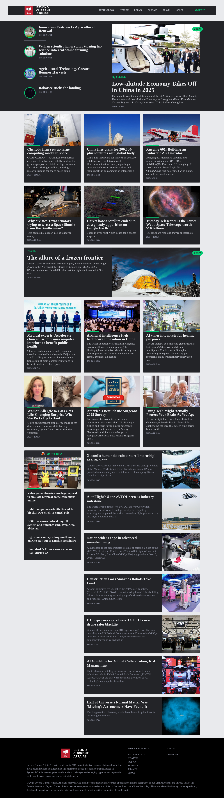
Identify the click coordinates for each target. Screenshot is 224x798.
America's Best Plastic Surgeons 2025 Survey (112, 413)
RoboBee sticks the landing (60, 88)
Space (179, 10)
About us (199, 10)
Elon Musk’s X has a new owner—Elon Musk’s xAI (49, 550)
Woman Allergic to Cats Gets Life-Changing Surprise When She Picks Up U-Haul (51, 414)
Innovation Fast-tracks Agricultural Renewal (67, 29)
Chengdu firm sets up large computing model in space (48, 151)
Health (124, 10)
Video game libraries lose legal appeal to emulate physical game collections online (52, 496)
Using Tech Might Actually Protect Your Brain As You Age (170, 413)
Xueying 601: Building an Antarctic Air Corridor (166, 151)
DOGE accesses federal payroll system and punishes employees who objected (51, 524)
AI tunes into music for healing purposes (170, 337)
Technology (136, 754)
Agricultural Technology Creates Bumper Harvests (64, 70)
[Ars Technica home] (37, 10)
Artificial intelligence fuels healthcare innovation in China (111, 337)
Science (152, 10)
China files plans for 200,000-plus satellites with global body (111, 151)
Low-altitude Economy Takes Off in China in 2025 (154, 86)
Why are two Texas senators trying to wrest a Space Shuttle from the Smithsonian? (51, 224)
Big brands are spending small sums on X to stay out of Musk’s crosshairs (51, 538)
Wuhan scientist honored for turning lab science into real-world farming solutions (70, 50)
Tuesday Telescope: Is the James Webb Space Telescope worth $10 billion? (171, 224)
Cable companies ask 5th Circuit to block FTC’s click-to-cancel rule (50, 510)
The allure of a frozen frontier (65, 257)
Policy (138, 10)
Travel (167, 10)
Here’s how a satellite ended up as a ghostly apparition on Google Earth (111, 224)
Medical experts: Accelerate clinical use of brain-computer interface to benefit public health (50, 340)
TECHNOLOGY (106, 10)
